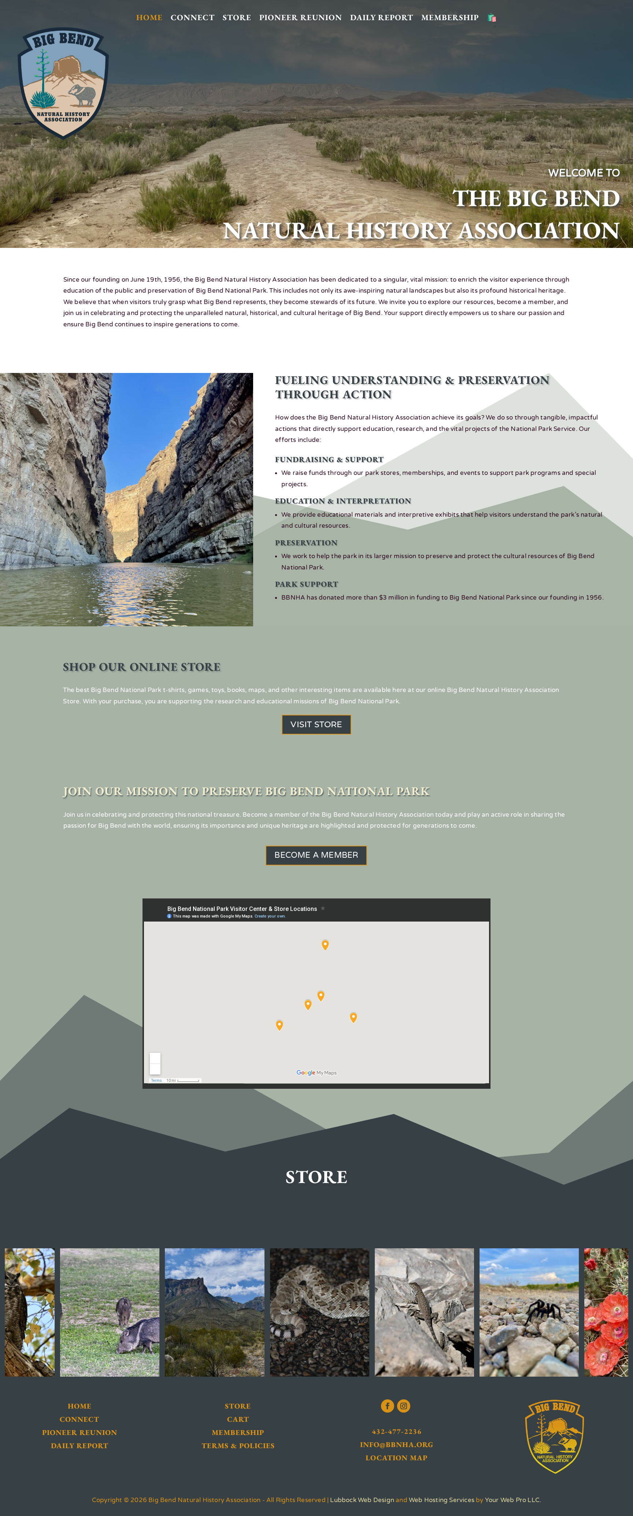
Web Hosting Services (441, 1500)
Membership (450, 18)
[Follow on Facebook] (387, 1406)
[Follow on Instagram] (403, 1406)
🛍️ (492, 18)
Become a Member (316, 855)
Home (149, 18)
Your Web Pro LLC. (513, 1500)
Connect (193, 18)
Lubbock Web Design (362, 1500)
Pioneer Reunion (300, 18)
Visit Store (316, 724)
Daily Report (381, 18)
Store (237, 18)
